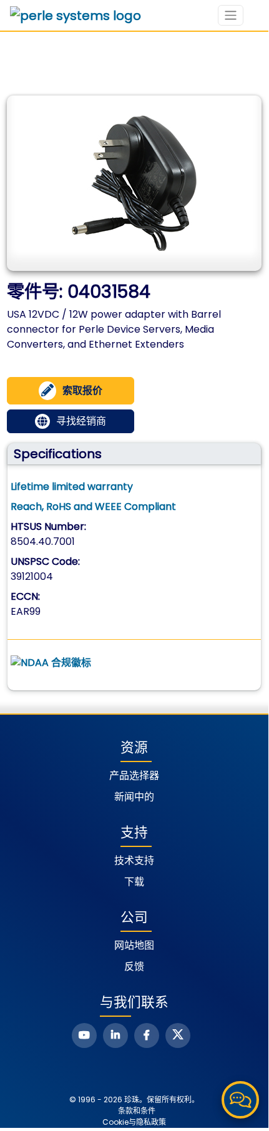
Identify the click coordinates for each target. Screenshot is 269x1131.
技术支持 (134, 860)
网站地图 (134, 945)
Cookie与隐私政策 (134, 1122)
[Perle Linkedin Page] (115, 1035)
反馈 (134, 966)
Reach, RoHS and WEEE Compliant (93, 506)
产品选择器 (134, 775)
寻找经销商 (81, 421)
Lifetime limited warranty (72, 486)
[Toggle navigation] (230, 15)
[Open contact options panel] (240, 1100)
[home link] (75, 16)
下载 (134, 881)
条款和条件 (136, 1110)
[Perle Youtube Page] (84, 1035)
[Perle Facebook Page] (146, 1035)
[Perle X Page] (177, 1035)
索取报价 (82, 390)
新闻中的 (134, 797)
